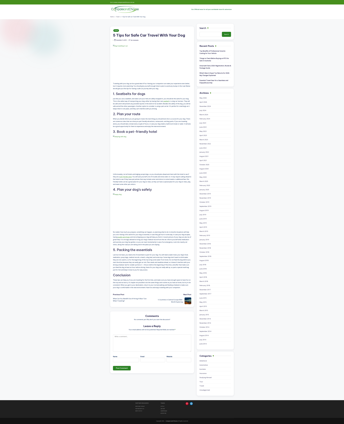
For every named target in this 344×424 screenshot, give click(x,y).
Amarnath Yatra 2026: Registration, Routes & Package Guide (215, 67)
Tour (201, 382)
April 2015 (203, 306)
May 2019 (203, 223)
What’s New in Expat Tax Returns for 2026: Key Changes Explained (215, 74)
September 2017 (205, 294)
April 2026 (203, 102)
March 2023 (204, 140)
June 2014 (203, 344)
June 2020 (203, 173)
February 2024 (205, 119)
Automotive (204, 365)
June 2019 (203, 219)
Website (169, 356)
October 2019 (204, 202)
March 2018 (204, 281)
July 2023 (203, 123)
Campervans (164, 411)
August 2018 (204, 260)
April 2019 (203, 227)
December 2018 (205, 244)
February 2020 (205, 185)
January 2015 (204, 315)
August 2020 (204, 169)
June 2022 (203, 148)
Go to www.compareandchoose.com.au (122, 2)
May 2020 (203, 177)
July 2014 (203, 340)
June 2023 (203, 127)
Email (142, 356)
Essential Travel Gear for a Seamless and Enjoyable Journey (214, 81)
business (203, 369)
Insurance (203, 373)
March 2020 (204, 181)
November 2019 (205, 198)
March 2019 (204, 231)
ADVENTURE (163, 413)
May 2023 (203, 131)
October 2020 (204, 165)
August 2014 (204, 335)
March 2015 (204, 310)
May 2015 (203, 302)
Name (115, 356)
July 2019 (203, 215)
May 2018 (203, 273)
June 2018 (203, 269)
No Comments (134, 40)
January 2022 (204, 152)
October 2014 (204, 327)
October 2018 (204, 252)
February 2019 (205, 235)
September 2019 (205, 206)
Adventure (203, 361)
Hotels (162, 406)
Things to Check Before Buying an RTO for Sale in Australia (214, 59)
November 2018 (205, 248)
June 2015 (203, 298)
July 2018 (203, 265)
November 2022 (205, 144)
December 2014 (205, 319)
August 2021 (204, 156)
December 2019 (205, 194)
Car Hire (163, 408)
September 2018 (205, 256)
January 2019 (204, 240)
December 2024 (205, 106)
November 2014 (205, 323)
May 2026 (203, 98)
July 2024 (203, 110)
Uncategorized (205, 390)
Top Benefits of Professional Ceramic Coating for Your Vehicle (212, 52)
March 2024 (204, 115)
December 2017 (205, 290)
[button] (211, 9)
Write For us (138, 411)
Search (203, 28)
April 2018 (203, 277)
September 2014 (205, 331)
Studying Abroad (206, 377)
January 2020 (204, 190)
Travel (116, 30)
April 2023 (203, 135)
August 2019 (204, 210)
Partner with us (139, 408)
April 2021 (203, 160)
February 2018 (205, 285)
